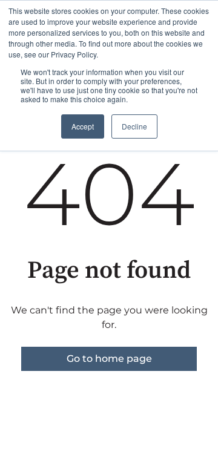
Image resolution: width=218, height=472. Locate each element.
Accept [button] (82, 126)
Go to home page (109, 358)
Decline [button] (134, 126)
